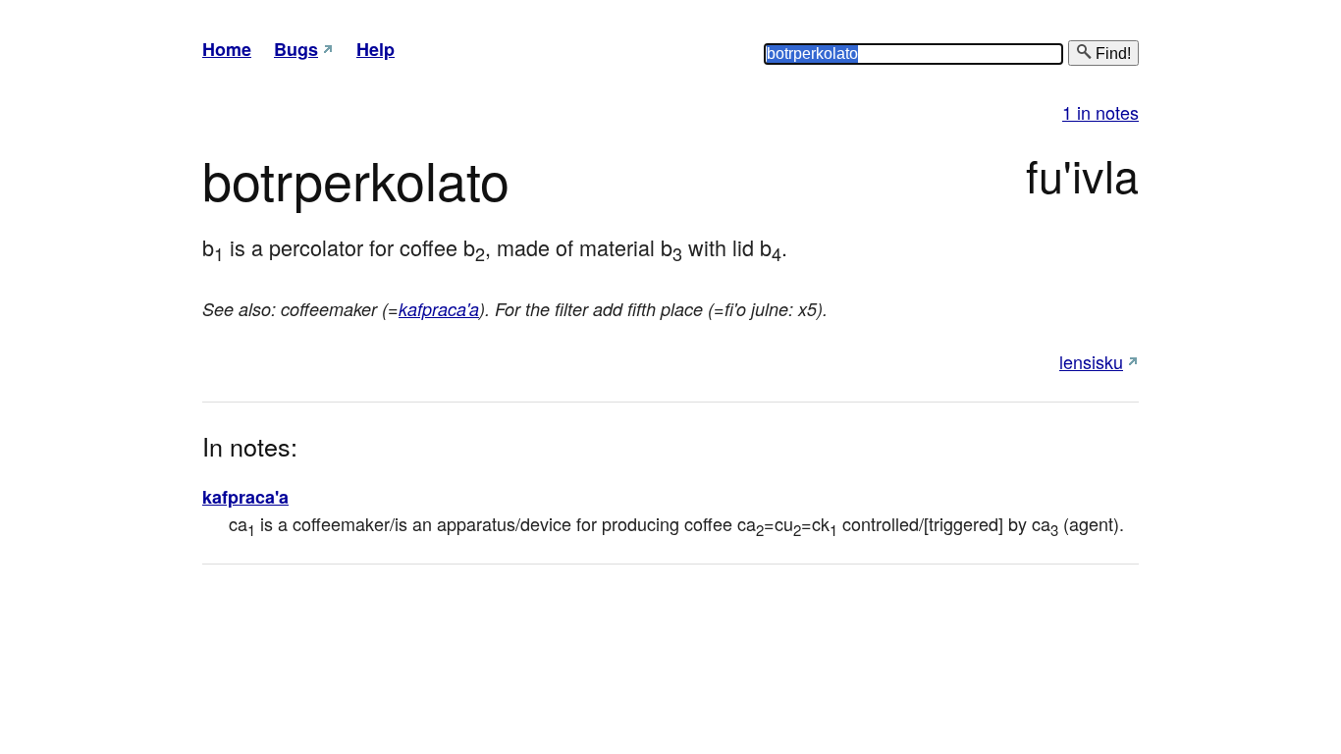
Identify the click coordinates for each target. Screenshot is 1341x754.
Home (226, 49)
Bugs (296, 49)
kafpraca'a (439, 308)
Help (375, 49)
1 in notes (1100, 112)
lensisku (1091, 361)
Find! (1111, 53)
